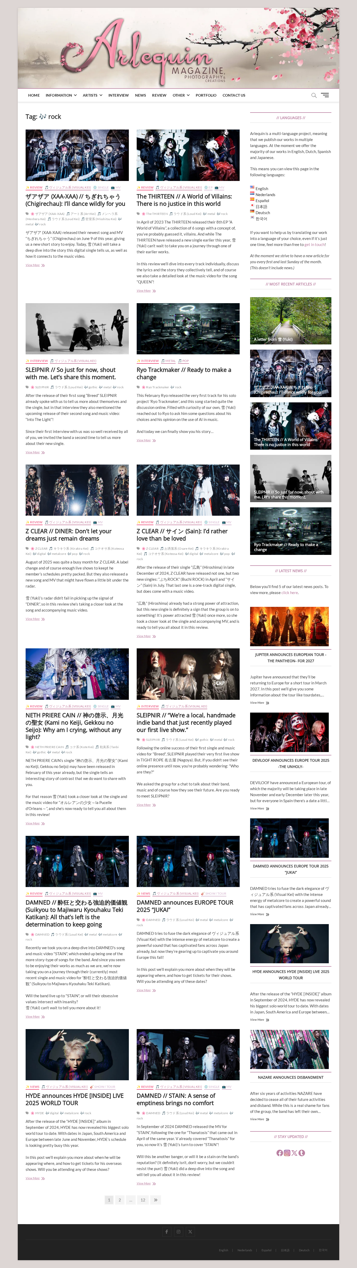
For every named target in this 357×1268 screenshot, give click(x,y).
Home (34, 95)
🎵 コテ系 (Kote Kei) (79, 747)
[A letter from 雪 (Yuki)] (290, 320)
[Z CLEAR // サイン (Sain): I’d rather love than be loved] (188, 490)
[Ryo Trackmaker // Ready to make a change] (188, 328)
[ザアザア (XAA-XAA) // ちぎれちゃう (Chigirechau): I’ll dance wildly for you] (77, 155)
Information (59, 95)
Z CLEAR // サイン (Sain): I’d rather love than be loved (182, 534)
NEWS (140, 95)
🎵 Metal (168, 361)
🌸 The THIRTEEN (155, 214)
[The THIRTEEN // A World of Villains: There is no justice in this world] (188, 155)
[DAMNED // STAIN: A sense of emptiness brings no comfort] (188, 1054)
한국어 (323, 1250)
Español (267, 1250)
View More (41, 265)
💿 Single (101, 187)
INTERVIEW (118, 95)
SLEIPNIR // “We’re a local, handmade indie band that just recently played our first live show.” (186, 722)
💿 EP (208, 187)
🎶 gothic (91, 387)
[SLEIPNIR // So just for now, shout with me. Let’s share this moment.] (77, 328)
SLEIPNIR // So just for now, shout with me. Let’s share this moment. (71, 373)
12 (144, 1199)
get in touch (314, 244)
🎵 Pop (183, 361)
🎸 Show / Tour (214, 893)
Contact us (234, 95)
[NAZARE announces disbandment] (289, 1050)
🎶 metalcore (56, 554)
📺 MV (115, 187)
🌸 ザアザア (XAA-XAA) (48, 214)
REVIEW (159, 95)
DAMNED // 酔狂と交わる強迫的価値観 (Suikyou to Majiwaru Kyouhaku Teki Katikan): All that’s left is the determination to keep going (77, 913)
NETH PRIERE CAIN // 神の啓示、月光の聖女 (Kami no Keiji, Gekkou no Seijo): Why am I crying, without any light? (74, 726)
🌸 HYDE (37, 1113)
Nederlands (245, 1250)
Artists (90, 95)
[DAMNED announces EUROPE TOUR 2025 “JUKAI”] (188, 861)
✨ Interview (37, 361)
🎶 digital (39, 554)
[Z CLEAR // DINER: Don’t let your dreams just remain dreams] (77, 490)
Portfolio (206, 95)
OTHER (179, 95)
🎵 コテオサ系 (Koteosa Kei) (163, 554)
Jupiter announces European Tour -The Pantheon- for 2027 (290, 657)
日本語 (285, 1250)
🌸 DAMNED (40, 934)
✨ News (143, 893)
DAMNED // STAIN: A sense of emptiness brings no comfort (176, 1099)
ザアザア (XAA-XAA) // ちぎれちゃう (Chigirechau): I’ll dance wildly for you (75, 199)
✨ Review (34, 187)
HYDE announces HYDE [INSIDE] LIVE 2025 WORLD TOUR (75, 1099)
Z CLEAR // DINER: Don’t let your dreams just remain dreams (69, 534)
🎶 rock (40, 224)
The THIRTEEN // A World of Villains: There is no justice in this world (184, 199)
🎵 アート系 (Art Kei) (81, 214)
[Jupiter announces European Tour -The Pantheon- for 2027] (289, 627)
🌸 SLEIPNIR (40, 387)
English (223, 1250)
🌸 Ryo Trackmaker (155, 387)
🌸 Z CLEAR (39, 548)
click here (289, 592)
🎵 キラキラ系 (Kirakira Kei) (69, 548)
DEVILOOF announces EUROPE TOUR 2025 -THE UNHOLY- (290, 763)
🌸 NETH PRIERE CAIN (47, 747)
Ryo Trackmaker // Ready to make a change (184, 373)
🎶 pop (72, 554)
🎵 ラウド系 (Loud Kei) (63, 219)
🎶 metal (209, 214)
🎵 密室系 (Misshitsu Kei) (99, 219)
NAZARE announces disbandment (291, 1077)
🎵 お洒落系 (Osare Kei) (177, 548)
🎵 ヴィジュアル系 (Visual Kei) (68, 187)
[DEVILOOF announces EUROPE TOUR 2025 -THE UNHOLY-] (289, 733)
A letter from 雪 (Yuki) (273, 339)
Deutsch (304, 1250)
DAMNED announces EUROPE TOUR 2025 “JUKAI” (185, 905)
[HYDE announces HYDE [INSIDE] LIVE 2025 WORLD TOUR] (77, 1054)
